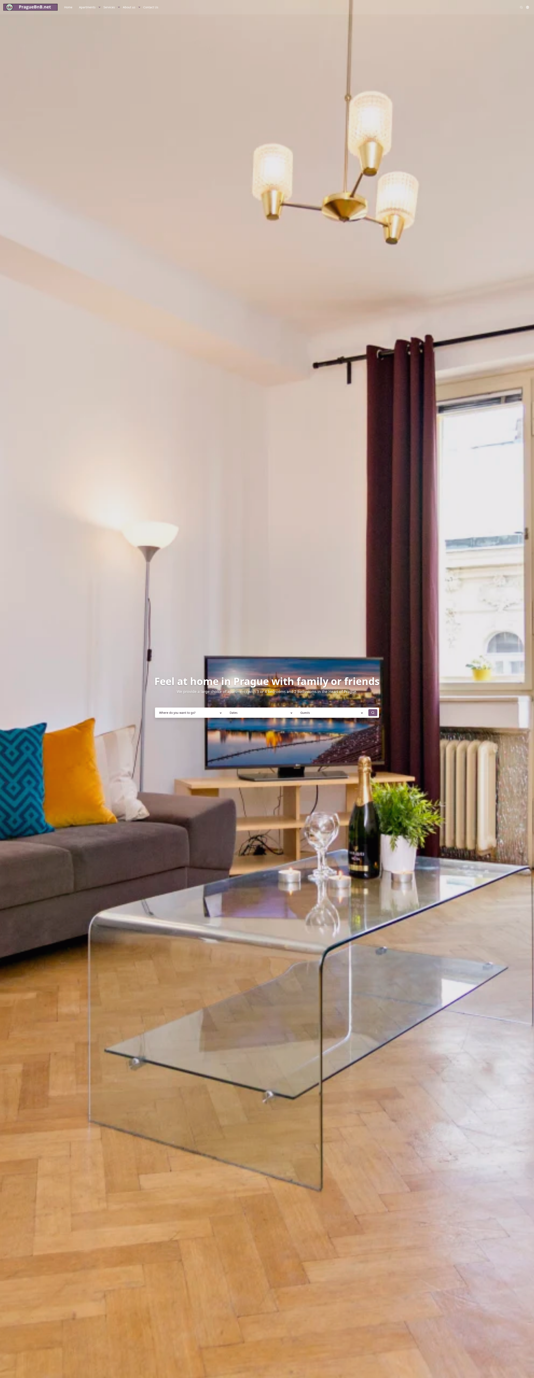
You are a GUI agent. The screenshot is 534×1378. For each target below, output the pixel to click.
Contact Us (150, 7)
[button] (99, 7)
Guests (305, 713)
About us (129, 7)
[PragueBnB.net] (30, 7)
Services (109, 7)
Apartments (87, 7)
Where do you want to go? (177, 713)
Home (68, 7)
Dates (234, 713)
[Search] (521, 7)
